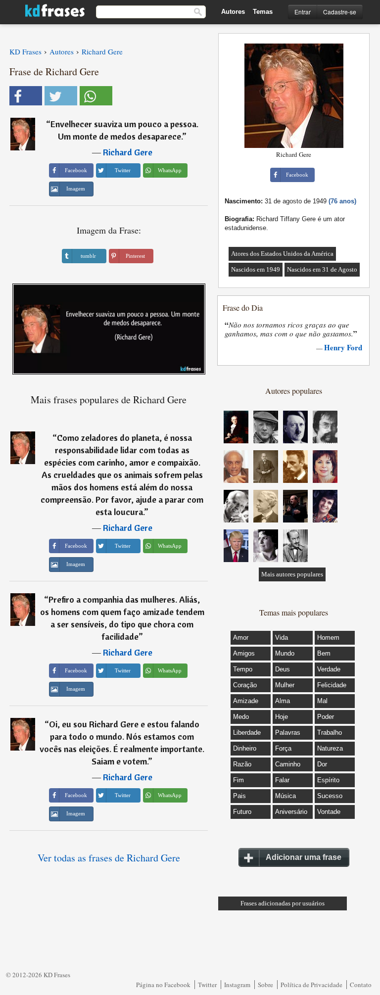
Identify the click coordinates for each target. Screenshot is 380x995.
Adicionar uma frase (303, 857)
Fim (238, 780)
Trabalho (329, 732)
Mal (322, 701)
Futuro (242, 811)
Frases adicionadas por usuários (282, 903)
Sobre (265, 984)
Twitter (207, 984)
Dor (322, 764)
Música (285, 796)
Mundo (284, 653)
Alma (282, 701)
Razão (242, 764)
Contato (361, 984)
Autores (233, 11)
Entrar (302, 11)
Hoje (281, 716)
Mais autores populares (292, 574)
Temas (263, 11)
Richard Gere (127, 152)
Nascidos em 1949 (255, 269)
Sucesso (329, 796)
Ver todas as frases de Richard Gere (109, 857)
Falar (282, 780)
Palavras (287, 732)
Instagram (237, 984)
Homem (328, 637)
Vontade (328, 811)
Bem (324, 653)
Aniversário (291, 811)
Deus (282, 669)
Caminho (287, 764)
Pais (239, 796)
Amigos (244, 653)
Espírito (328, 780)
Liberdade (247, 732)
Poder (325, 716)
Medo (241, 716)
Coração (245, 685)
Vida (281, 637)
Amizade (245, 701)
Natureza (330, 748)
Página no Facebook (163, 984)
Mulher (284, 685)
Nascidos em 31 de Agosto (322, 269)
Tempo (242, 669)
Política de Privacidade (311, 984)
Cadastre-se (339, 11)
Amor (240, 637)
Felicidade (331, 685)
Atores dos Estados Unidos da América (282, 253)
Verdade (328, 669)
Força (283, 748)
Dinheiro (244, 748)
